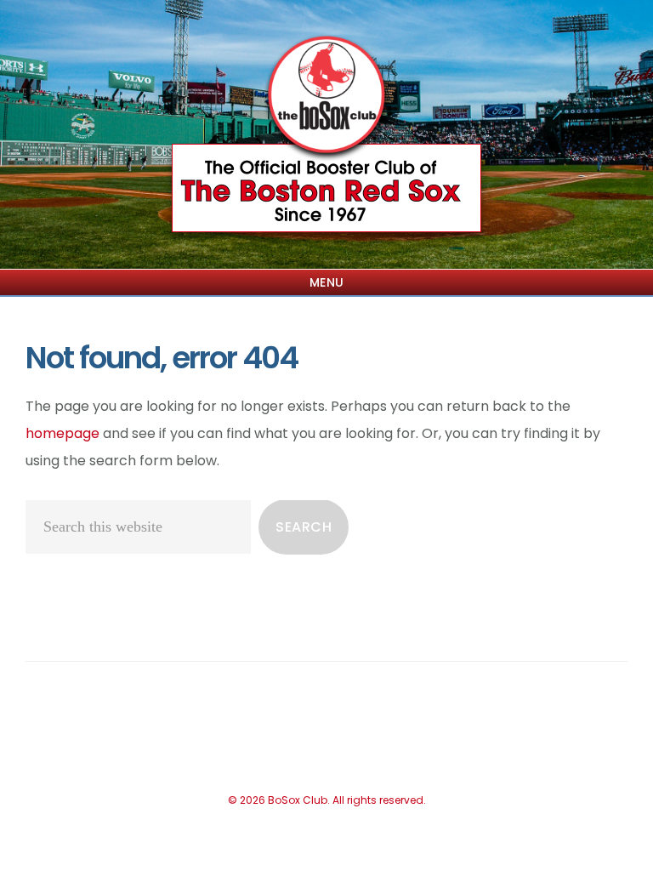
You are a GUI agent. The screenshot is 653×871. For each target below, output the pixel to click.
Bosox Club (326, 98)
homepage (62, 433)
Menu (326, 282)
